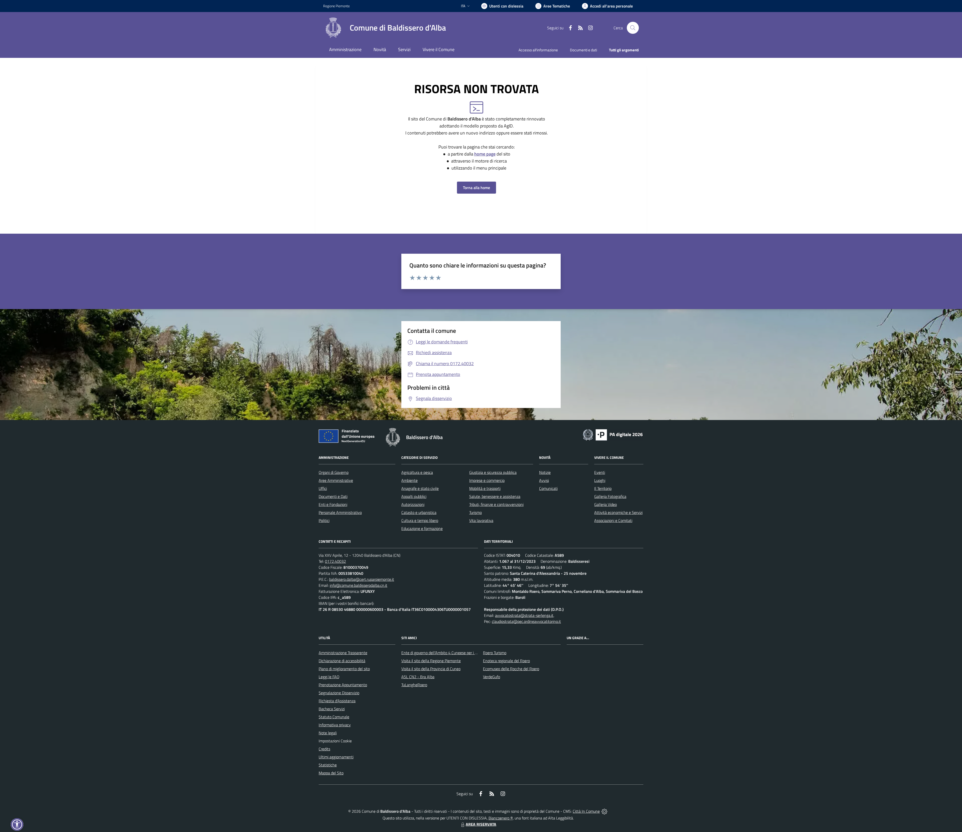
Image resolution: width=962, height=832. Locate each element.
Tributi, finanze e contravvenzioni (496, 504)
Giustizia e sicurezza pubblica (493, 472)
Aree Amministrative (336, 480)
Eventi (599, 472)
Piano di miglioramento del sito (344, 669)
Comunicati (548, 488)
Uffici (323, 488)
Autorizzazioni (412, 504)
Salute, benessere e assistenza (494, 496)
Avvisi (544, 480)
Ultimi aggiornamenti (336, 757)
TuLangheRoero (414, 685)
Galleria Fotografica (610, 496)
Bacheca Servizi (332, 709)
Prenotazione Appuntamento (343, 685)
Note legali (328, 733)
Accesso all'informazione (538, 50)
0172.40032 (335, 561)
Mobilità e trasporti (485, 488)
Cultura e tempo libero (419, 520)
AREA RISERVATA (481, 824)
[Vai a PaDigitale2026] (612, 434)
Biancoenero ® (501, 818)
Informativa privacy (335, 725)
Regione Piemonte (336, 6)
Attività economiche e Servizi (618, 512)
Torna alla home (476, 188)
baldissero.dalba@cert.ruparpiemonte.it (361, 579)
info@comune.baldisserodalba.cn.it (358, 585)
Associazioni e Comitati (613, 520)
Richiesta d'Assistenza (337, 701)
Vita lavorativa (481, 520)
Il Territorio (603, 488)
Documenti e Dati (333, 496)
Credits (324, 749)
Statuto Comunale (334, 717)
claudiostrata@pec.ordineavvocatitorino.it (526, 621)
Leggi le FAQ (329, 677)
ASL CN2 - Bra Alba (417, 677)
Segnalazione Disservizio (339, 693)
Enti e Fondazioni (333, 504)
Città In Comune (586, 811)
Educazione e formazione (422, 528)
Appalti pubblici (413, 496)
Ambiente (409, 480)
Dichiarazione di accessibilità (342, 661)
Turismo (475, 512)
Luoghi (599, 480)
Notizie (545, 472)
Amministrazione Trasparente (343, 653)
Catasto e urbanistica (418, 512)
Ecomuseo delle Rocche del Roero (511, 669)
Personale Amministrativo (340, 512)
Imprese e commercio (487, 480)
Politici (324, 520)
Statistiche (328, 765)
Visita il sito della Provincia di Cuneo (430, 669)
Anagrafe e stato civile (420, 488)
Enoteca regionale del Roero (506, 661)
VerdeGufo (491, 677)
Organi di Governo (333, 472)
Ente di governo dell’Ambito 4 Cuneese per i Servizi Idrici (447, 653)
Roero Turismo (494, 653)
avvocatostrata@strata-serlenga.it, (524, 615)
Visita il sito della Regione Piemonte (431, 661)
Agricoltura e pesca (417, 472)
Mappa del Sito (331, 773)
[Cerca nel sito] (633, 28)
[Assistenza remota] (604, 811)
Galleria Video (605, 504)
